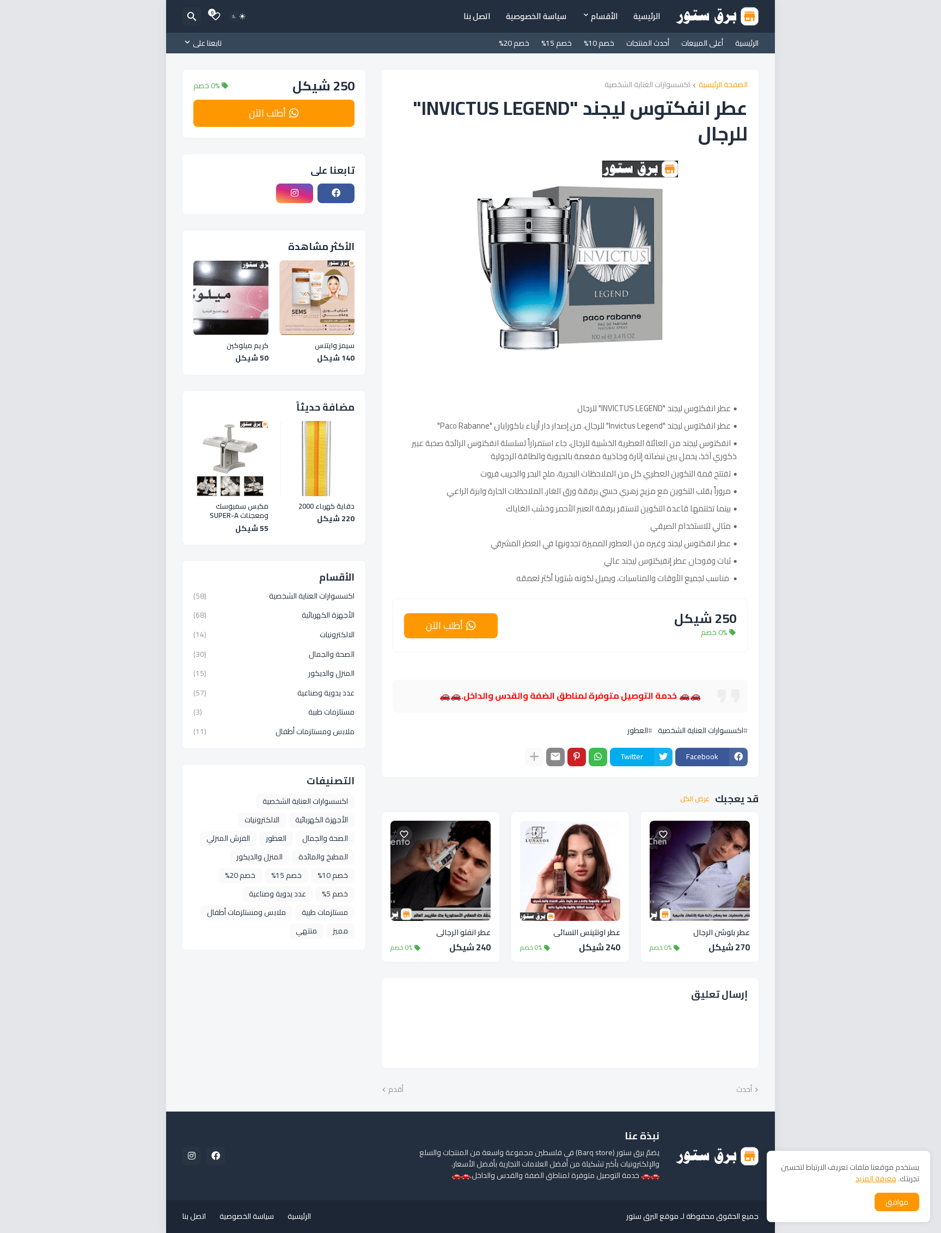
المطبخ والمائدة (323, 857)
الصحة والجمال (274, 654)
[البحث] (191, 16)
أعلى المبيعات (702, 43)
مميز (340, 931)
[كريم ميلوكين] (230, 297)
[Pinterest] (576, 757)
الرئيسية (647, 16)
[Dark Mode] (238, 16)
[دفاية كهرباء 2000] (317, 458)
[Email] (555, 757)
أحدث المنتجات (647, 43)
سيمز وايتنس (335, 346)
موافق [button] (896, 1202)
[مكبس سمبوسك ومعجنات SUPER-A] (230, 458)
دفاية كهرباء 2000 (326, 506)
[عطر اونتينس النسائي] (570, 871)
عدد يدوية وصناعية (274, 693)
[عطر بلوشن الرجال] (700, 871)
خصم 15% (556, 43)
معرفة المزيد (876, 1178)
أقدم (396, 1089)
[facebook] (336, 193)
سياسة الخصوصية (536, 16)
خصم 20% (514, 43)
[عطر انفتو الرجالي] (440, 871)
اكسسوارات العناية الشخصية (647, 85)
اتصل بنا (477, 16)
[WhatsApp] (598, 757)
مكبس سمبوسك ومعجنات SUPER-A (239, 511)
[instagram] (294, 193)
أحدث (744, 1089)
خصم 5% (335, 894)
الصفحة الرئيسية (723, 85)
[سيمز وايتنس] (317, 297)
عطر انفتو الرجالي (463, 932)
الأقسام (604, 16)
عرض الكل (695, 798)
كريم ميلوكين (247, 346)
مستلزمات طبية (274, 712)
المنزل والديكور (274, 673)
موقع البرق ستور (652, 1216)
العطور (637, 730)
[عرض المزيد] (534, 757)
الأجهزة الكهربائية (274, 615)
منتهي (306, 931)
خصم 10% (599, 43)
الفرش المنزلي (228, 838)
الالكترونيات (274, 634)
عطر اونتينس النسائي (586, 932)
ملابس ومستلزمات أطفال (274, 730)
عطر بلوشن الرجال (721, 932)
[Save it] (663, 834)
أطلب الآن (444, 625)
